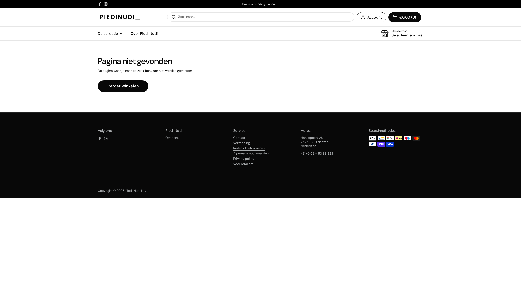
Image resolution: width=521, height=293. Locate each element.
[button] (404, 17)
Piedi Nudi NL (135, 191)
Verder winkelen (123, 86)
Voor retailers (243, 164)
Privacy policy (243, 158)
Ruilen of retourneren (249, 148)
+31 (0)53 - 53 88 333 (317, 153)
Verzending (241, 143)
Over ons (172, 138)
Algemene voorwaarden (251, 153)
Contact (239, 138)
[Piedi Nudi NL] (120, 17)
